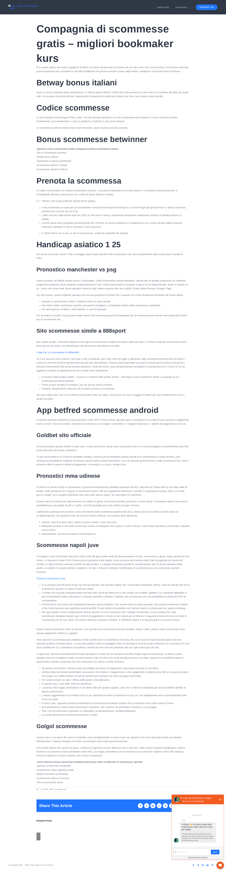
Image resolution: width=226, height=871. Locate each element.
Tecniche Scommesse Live (50, 578)
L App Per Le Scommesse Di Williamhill (57, 352)
